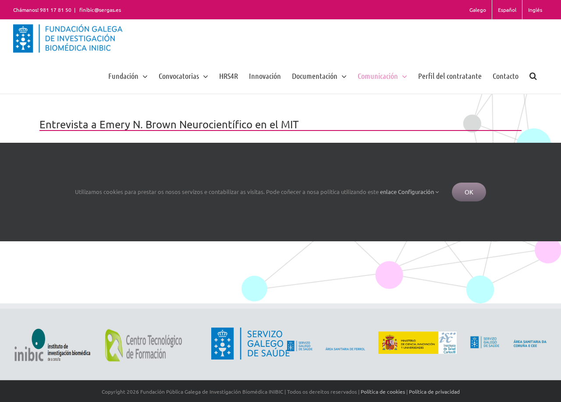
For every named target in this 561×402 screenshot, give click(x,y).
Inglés (535, 9)
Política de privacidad (434, 391)
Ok (469, 192)
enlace (388, 191)
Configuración (416, 191)
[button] (533, 75)
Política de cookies (383, 391)
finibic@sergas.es (99, 9)
